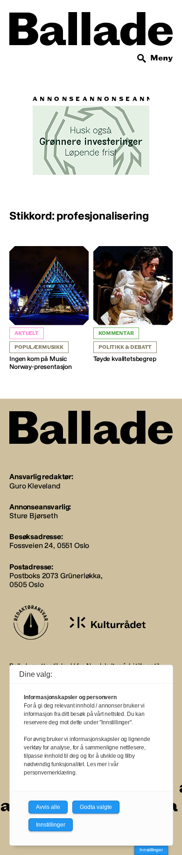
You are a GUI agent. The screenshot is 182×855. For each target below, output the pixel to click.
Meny (161, 57)
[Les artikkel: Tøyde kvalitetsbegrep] (133, 304)
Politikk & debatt (125, 347)
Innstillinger (151, 849)
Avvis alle (48, 807)
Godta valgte (96, 807)
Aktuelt (26, 333)
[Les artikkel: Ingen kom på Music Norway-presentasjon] (49, 308)
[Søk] (142, 58)
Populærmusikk (38, 347)
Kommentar (116, 333)
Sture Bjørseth (33, 515)
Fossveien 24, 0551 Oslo (49, 545)
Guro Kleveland (34, 485)
